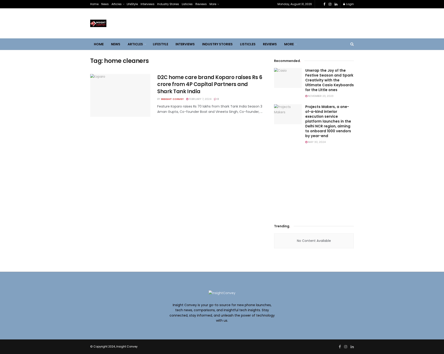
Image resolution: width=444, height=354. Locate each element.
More (213, 4)
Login (349, 4)
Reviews (201, 4)
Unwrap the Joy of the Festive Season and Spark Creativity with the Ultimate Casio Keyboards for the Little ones (329, 80)
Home (94, 4)
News (105, 4)
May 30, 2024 (316, 142)
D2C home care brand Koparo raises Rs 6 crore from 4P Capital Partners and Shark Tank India (209, 84)
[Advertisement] (314, 183)
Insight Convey (172, 99)
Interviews (147, 4)
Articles (116, 4)
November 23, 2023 (320, 96)
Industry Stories (168, 4)
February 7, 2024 (199, 99)
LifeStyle (132, 4)
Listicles (187, 4)
